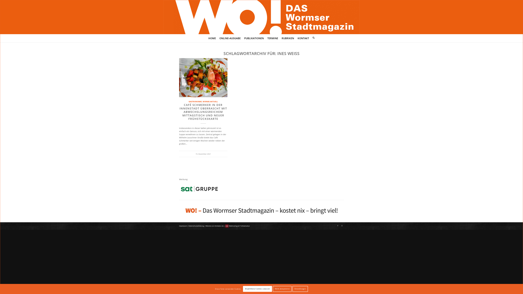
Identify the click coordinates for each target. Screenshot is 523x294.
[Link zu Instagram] (342, 226)
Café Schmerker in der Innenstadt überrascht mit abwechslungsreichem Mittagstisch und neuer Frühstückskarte (203, 112)
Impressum (183, 226)
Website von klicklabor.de (215, 226)
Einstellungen (300, 289)
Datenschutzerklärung (196, 226)
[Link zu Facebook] (338, 226)
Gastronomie (195, 101)
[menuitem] (212, 38)
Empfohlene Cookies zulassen (257, 289)
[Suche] (313, 37)
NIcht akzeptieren (282, 289)
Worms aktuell (210, 101)
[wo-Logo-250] (262, 17)
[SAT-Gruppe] (199, 188)
